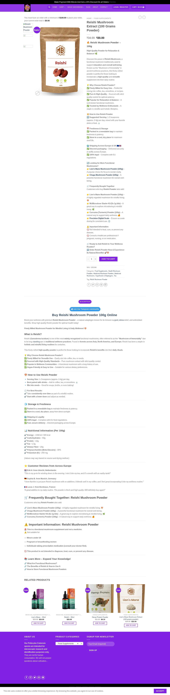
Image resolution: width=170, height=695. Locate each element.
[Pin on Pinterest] (101, 285)
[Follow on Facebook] (26, 677)
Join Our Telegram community (86, 309)
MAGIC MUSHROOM (75, 7)
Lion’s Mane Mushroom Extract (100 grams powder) (130, 618)
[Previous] (38, 59)
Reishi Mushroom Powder (98, 279)
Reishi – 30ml (69, 617)
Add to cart (108, 259)
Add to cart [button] (39, 623)
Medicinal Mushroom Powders (103, 273)
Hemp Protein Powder (100, 617)
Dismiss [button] (112, 2)
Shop (61, 7)
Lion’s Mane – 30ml (38, 617)
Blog (88, 7)
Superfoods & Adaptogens (104, 276)
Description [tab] (85, 302)
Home (55, 7)
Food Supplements (102, 18)
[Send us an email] (39, 677)
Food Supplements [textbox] (68, 644)
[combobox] (69, 643)
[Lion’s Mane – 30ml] (38, 598)
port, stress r (120, 320)
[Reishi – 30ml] (69, 598)
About (95, 7)
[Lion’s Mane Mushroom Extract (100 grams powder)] (131, 598)
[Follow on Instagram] (30, 677)
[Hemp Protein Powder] (100, 598)
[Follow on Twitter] (35, 677)
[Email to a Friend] (97, 285)
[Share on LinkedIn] (105, 285)
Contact (104, 7)
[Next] (79, 59)
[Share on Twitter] (93, 285)
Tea (115, 276)
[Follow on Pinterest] (43, 677)
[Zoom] (37, 93)
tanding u (37, 342)
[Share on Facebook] (89, 285)
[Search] (49, 7)
